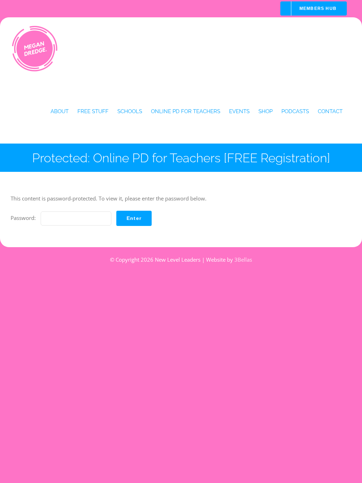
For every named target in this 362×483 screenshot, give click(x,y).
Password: (24, 217)
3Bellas (243, 259)
